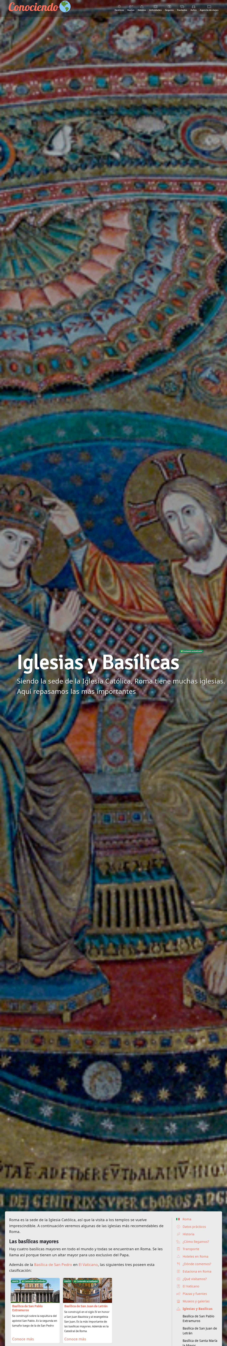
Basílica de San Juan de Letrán (200, 1330)
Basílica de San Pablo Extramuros (198, 1318)
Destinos (119, 9)
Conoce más (23, 1339)
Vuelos (130, 9)
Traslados (182, 9)
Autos (193, 9)
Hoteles (142, 9)
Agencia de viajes (209, 9)
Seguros (169, 9)
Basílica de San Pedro (53, 1264)
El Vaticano (88, 1264)
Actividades (155, 9)
